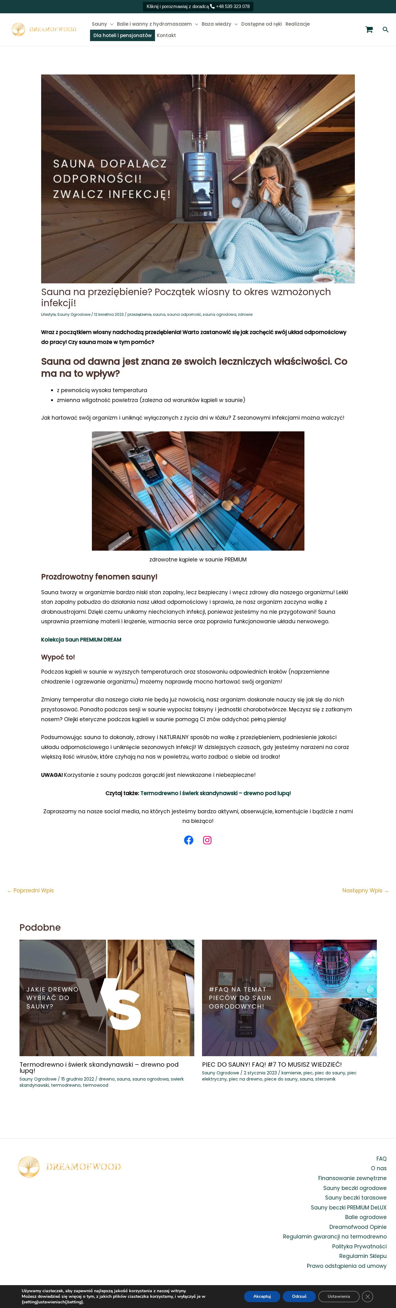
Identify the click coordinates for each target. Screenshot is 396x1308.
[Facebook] (188, 840)
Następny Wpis (365, 890)
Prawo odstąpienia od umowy (347, 1266)
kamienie (291, 1073)
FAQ (382, 1158)
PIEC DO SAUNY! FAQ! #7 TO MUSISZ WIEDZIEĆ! (272, 1064)
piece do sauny (281, 1079)
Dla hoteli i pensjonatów (122, 35)
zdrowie (245, 314)
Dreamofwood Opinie (358, 1227)
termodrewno (66, 1085)
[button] (386, 30)
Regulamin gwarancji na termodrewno (335, 1236)
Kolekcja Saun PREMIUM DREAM (81, 639)
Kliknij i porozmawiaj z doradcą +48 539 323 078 (198, 6)
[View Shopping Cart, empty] (369, 29)
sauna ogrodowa (219, 314)
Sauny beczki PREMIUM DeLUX (349, 1207)
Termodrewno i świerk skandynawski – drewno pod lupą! (215, 793)
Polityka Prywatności (359, 1246)
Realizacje (298, 24)
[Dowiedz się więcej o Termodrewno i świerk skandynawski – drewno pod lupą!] (106, 998)
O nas (379, 1168)
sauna (159, 314)
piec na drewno (245, 1079)
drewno (107, 1079)
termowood (95, 1085)
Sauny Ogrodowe (73, 314)
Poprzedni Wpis (30, 890)
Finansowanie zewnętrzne (352, 1178)
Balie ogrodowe (366, 1217)
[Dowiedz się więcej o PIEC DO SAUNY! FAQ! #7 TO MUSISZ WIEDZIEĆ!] (289, 998)
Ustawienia (339, 1296)
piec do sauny (330, 1073)
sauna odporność (184, 314)
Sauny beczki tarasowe (356, 1197)
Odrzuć (299, 1296)
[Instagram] (207, 840)
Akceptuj (262, 1296)
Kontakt (166, 35)
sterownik (325, 1079)
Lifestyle (48, 314)
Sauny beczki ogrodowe (355, 1188)
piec (308, 1073)
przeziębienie (139, 314)
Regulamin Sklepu (363, 1256)
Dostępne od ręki (261, 24)
